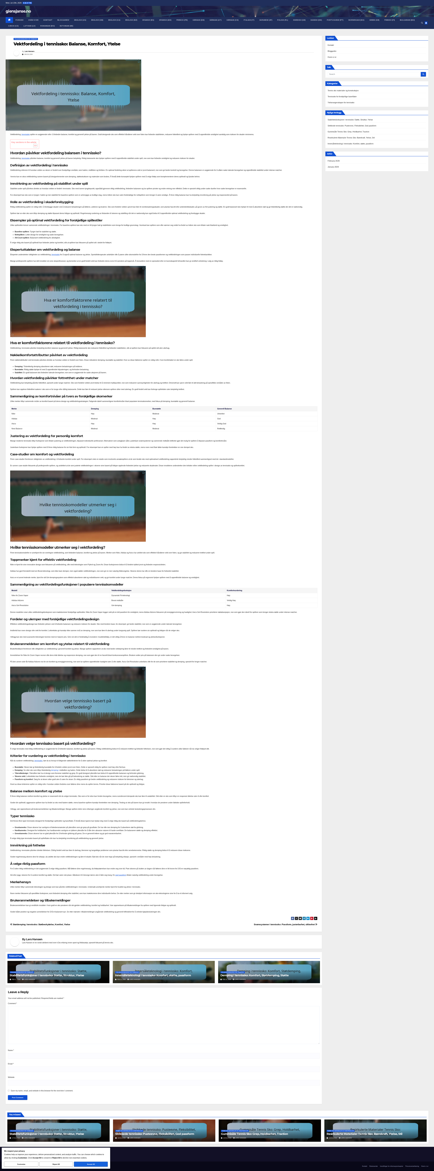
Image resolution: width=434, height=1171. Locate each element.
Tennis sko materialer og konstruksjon (343, 91)
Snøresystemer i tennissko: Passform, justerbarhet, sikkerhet (284, 924)
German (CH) (232, 20)
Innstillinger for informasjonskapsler (391, 1166)
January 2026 (333, 167)
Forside (19, 20)
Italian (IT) (249, 20)
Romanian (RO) (47, 26)
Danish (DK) (316, 20)
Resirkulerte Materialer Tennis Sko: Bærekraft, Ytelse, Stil (351, 138)
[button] (422, 23)
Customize (21, 1164)
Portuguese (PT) (335, 20)
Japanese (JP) (265, 20)
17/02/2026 (16, 1138)
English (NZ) (131, 20)
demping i (55, 770)
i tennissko (25, 134)
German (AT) (216, 20)
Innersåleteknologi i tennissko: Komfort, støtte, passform (153, 975)
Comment (12, 1003)
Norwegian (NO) (356, 20)
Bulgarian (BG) (407, 20)
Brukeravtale (373, 1166)
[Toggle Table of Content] (34, 146)
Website (11, 1077)
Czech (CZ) (13, 26)
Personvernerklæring (412, 1166)
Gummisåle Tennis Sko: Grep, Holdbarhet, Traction (348, 132)
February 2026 (334, 161)
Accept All (91, 1164)
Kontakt (47, 20)
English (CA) (114, 20)
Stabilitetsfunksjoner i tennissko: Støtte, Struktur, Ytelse (47, 975)
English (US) (80, 20)
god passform (120, 875)
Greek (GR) (374, 20)
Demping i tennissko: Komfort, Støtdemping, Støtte (254, 975)
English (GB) (97, 20)
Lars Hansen (29, 51)
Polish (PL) (282, 20)
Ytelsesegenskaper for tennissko (25, 39)
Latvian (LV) (29, 26)
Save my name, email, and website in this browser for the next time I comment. (42, 1091)
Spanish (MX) (165, 20)
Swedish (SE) (299, 20)
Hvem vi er (33, 20)
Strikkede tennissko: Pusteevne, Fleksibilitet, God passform (352, 126)
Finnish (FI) (389, 20)
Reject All (56, 1164)
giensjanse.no (18, 11)
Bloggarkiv (63, 20)
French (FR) (182, 20)
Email (11, 1064)
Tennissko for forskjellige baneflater (342, 97)
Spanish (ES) (148, 20)
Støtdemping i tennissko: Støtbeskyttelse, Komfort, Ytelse (41, 924)
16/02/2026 (121, 1138)
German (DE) (199, 20)
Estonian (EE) (66, 26)
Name (11, 1050)
